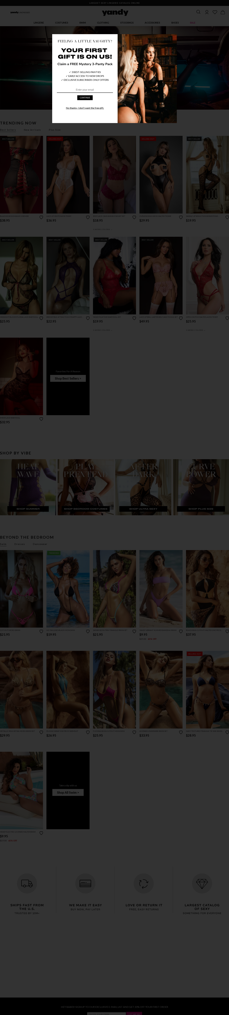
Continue (85, 98)
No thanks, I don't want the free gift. (85, 107)
